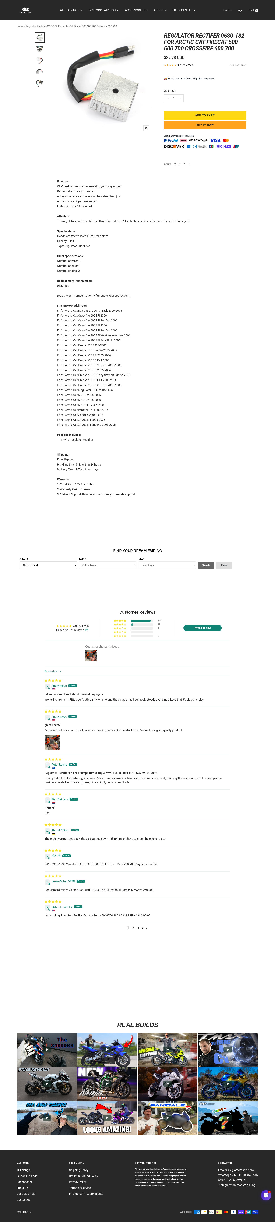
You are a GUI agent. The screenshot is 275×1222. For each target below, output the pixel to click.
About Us (22, 1188)
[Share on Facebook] (175, 164)
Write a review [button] (202, 627)
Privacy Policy (78, 1181)
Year (142, 559)
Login (240, 10)
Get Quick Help (26, 1193)
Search (227, 10)
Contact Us (24, 1199)
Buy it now (205, 125)
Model (83, 559)
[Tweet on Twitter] (184, 164)
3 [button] (138, 928)
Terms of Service (80, 1188)
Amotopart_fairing (243, 1185)
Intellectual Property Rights (86, 1193)
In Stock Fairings (27, 1176)
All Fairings (23, 1170)
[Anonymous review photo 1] (52, 742)
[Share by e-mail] (190, 164)
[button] (120, 621)
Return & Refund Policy (83, 1176)
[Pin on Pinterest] (179, 164)
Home (20, 26)
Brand (24, 559)
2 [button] (133, 928)
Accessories (25, 1181)
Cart (253, 10)
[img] (53, 680)
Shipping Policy (78, 1170)
